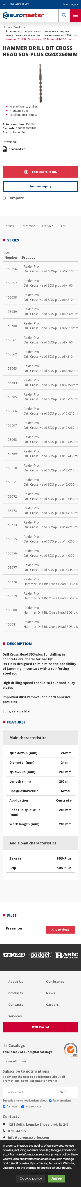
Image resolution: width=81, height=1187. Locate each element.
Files (62, 226)
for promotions (62, 1100)
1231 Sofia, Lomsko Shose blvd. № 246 (38, 1124)
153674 (11, 525)
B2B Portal (40, 1027)
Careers (52, 1004)
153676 (11, 553)
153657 (11, 283)
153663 (11, 368)
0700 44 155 (17, 1131)
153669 (11, 454)
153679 (11, 596)
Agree (57, 1178)
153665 (11, 397)
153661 (11, 340)
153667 (11, 425)
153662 (11, 354)
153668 (11, 439)
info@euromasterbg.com (28, 1137)
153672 (11, 496)
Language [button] (69, 4)
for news (12, 1106)
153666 (11, 411)
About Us (15, 981)
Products (15, 993)
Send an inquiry (40, 186)
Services (15, 1016)
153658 (11, 297)
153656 (11, 269)
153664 (11, 382)
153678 (11, 582)
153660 (11, 326)
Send (63, 1092)
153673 (11, 510)
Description (27, 226)
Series (10, 226)
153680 (11, 610)
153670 (11, 468)
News (50, 993)
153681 (11, 624)
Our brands (55, 981)
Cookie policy (31, 1178)
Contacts (15, 1004)
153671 (11, 482)
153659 (11, 311)
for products (33, 1106)
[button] (64, 15)
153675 (11, 539)
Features (47, 226)
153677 (11, 567)
